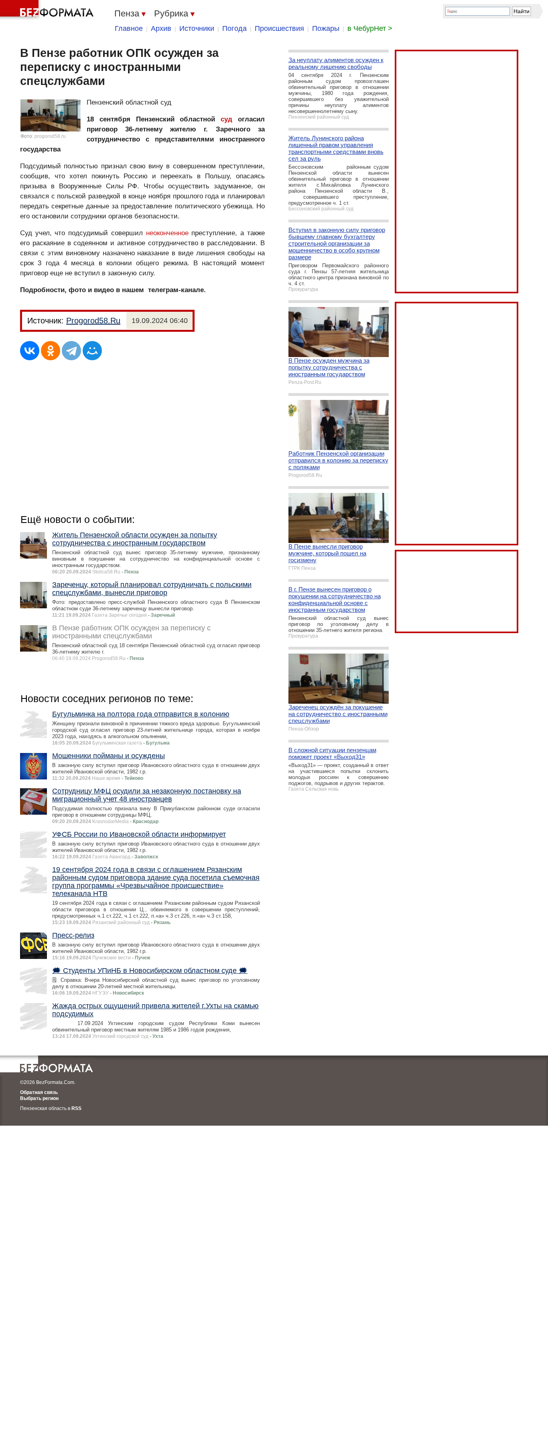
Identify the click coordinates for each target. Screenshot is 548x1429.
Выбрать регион (39, 1098)
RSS (76, 1108)
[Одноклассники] (50, 350)
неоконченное (167, 233)
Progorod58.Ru (93, 320)
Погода (234, 28)
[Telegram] (71, 350)
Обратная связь (39, 1092)
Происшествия (279, 28)
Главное (129, 28)
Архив (161, 28)
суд (226, 119)
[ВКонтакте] (29, 350)
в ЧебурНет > (369, 28)
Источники (196, 28)
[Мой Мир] (92, 350)
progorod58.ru (50, 136)
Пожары (325, 28)
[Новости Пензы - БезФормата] (48, 10)
